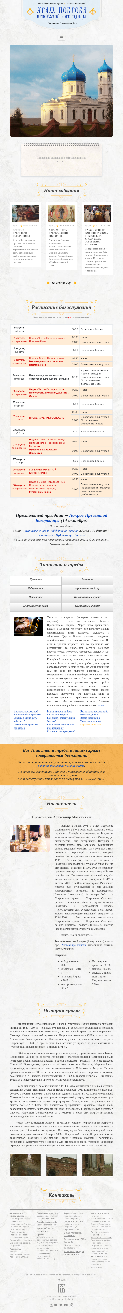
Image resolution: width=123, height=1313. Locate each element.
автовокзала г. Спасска (101, 1237)
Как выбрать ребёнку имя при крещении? (60, 726)
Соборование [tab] (36, 588)
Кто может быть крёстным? (28, 714)
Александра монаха (74, 945)
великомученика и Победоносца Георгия (51, 531)
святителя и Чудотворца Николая (61, 535)
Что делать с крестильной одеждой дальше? (94, 713)
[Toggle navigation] (61, 38)
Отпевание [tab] (36, 597)
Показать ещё (61, 283)
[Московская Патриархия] (50, 3)
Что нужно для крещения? (61, 731)
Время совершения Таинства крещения (90, 719)
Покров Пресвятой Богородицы (71, 517)
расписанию (42, 1231)
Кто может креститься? (26, 711)
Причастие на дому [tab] (87, 588)
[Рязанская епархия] (76, 3)
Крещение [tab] (36, 579)
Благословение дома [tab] (35, 605)
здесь (100, 705)
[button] (12, 1165)
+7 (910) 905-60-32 (93, 779)
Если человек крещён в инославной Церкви (59, 713)
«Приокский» (97, 1235)
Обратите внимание (91, 724)
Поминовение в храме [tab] (87, 597)
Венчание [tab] (87, 579)
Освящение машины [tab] (87, 605)
